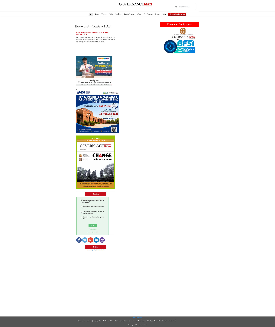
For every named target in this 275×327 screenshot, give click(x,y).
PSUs (111, 14)
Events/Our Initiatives (177, 14)
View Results (92, 229)
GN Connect (148, 14)
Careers (144, 321)
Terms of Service (124, 321)
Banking (118, 14)
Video (165, 14)
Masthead (150, 321)
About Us (80, 321)
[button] (163, 41)
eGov (139, 14)
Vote (92, 225)
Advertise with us (136, 321)
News (97, 14)
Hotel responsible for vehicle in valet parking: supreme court (92, 33)
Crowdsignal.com (92, 232)
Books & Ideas (129, 14)
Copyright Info (97, 321)
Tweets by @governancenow (95, 250)
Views (103, 14)
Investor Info (88, 321)
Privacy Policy (114, 321)
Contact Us (157, 321)
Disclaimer (106, 321)
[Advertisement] (94, 268)
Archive (164, 321)
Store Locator (172, 321)
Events (157, 14)
